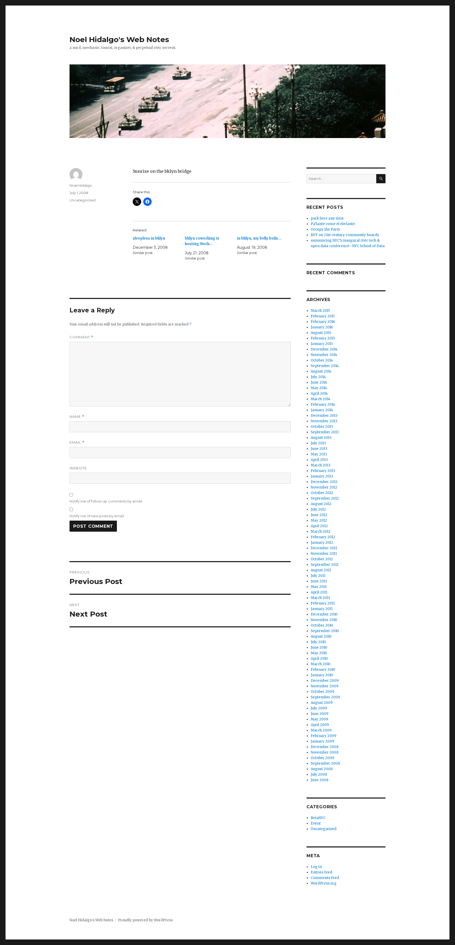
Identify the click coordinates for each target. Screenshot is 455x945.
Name (77, 416)
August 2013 (321, 437)
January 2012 (322, 542)
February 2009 (323, 736)
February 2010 (323, 669)
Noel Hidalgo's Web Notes (119, 39)
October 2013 (322, 426)
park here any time (327, 218)
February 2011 (323, 603)
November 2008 (324, 752)
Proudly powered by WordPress (145, 920)
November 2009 (324, 686)
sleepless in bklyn (149, 238)
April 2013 (319, 460)
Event (316, 823)
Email (77, 442)
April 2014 (319, 393)
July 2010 (318, 642)
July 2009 (319, 708)
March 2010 (320, 664)
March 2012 (320, 531)
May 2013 (319, 454)
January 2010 (322, 675)
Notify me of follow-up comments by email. (106, 501)
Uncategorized (83, 200)
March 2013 (320, 465)
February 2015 (323, 338)
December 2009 (325, 680)
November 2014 (324, 355)
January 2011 (322, 609)
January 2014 (322, 410)
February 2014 (323, 404)
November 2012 (324, 487)
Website (78, 468)
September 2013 (325, 432)
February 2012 (323, 537)
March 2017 (320, 310)
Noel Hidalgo (81, 185)
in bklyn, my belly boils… (259, 238)
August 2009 (322, 702)
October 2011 (322, 559)
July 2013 (318, 443)
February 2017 (323, 316)
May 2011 (319, 587)
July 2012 (318, 509)
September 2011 (324, 564)
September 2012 (325, 498)
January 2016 (322, 327)
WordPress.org (324, 883)
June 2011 (319, 581)
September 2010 (325, 631)
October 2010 (322, 625)
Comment (81, 337)
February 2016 (323, 321)
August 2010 (321, 636)
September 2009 (325, 697)
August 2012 (321, 504)
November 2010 (324, 620)
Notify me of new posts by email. (97, 516)
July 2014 (318, 377)
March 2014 (320, 399)
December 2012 (324, 482)
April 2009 (320, 725)
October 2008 (322, 758)
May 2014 (319, 388)
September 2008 (325, 763)
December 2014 (324, 349)
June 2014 (319, 382)
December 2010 (324, 614)
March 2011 (320, 598)
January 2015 (322, 344)
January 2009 (322, 741)
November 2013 (324, 421)
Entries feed (321, 872)
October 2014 (322, 360)
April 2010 (319, 658)
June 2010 (319, 647)
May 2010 (319, 653)
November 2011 (324, 553)
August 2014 (321, 371)
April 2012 (319, 526)
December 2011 (324, 548)
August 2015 (321, 333)
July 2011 (318, 575)
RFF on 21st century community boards (345, 235)
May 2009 (319, 719)
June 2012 (319, 515)
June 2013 (319, 448)
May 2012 (319, 520)
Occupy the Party (325, 229)
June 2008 (319, 780)
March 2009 (321, 730)
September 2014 (325, 366)
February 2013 (323, 471)
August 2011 (321, 570)
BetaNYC (318, 818)
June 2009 (319, 714)
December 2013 (324, 415)
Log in (316, 867)
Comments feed (325, 878)
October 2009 (322, 691)
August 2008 (322, 769)
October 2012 (322, 493)
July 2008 (319, 774)
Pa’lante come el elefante (333, 224)
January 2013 (322, 476)
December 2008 (325, 747)
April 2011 (319, 592)
